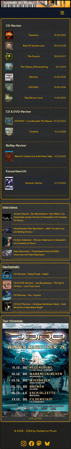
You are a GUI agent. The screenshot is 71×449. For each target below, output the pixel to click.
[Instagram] (23, 443)
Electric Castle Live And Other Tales (34, 156)
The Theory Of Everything (34, 66)
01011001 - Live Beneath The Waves (33, 121)
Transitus (33, 35)
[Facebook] (31, 443)
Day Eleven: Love (34, 97)
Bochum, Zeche (33, 183)
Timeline (33, 131)
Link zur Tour (35, 418)
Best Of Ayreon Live (33, 45)
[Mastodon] (39, 443)
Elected (33, 77)
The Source (34, 56)
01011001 (33, 87)
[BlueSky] (47, 443)
